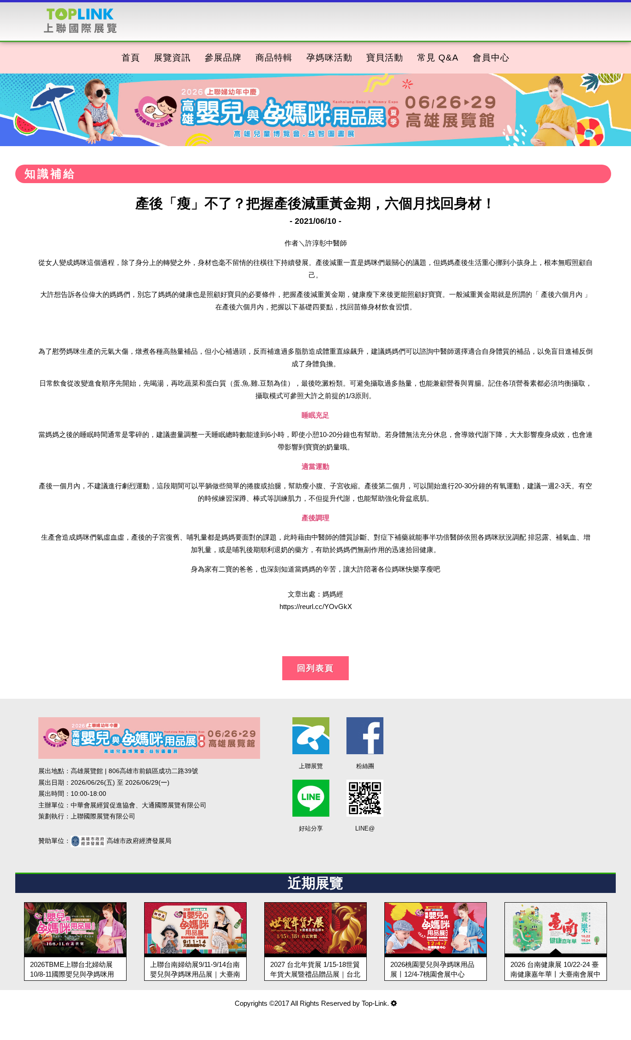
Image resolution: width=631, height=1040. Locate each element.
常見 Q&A (438, 57)
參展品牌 (223, 57)
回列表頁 (315, 668)
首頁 (130, 57)
